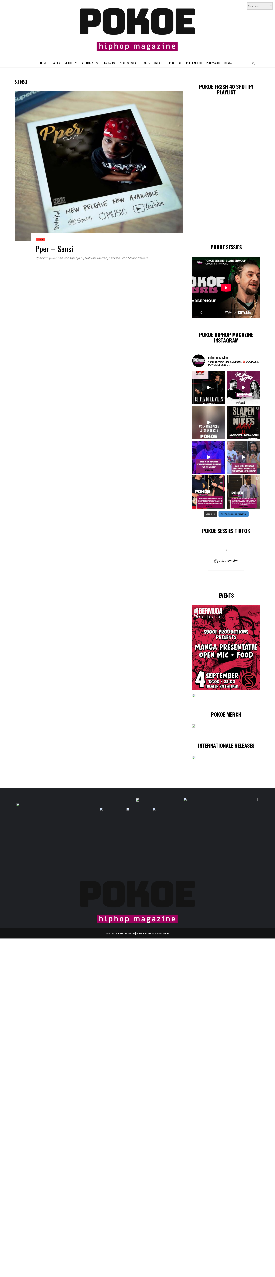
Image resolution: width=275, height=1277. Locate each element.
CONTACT (229, 63)
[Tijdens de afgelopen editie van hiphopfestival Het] (243, 457)
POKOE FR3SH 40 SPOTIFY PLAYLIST (226, 89)
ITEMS (144, 63)
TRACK (40, 239)
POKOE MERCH (194, 63)
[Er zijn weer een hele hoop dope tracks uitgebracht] (243, 422)
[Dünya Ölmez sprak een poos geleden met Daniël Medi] (243, 387)
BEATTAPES (109, 63)
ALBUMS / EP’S (90, 63)
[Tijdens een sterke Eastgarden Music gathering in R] (208, 492)
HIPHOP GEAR (174, 63)
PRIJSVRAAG (213, 63)
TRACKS (55, 63)
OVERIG (158, 63)
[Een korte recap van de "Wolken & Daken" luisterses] (208, 422)
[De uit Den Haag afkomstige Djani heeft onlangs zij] (208, 457)
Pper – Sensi (54, 248)
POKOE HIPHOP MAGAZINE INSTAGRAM (226, 337)
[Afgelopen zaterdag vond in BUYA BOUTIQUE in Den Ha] (243, 492)
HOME (43, 63)
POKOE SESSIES (128, 63)
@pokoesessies (226, 560)
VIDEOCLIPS (71, 63)
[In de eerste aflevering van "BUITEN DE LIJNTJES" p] (208, 387)
